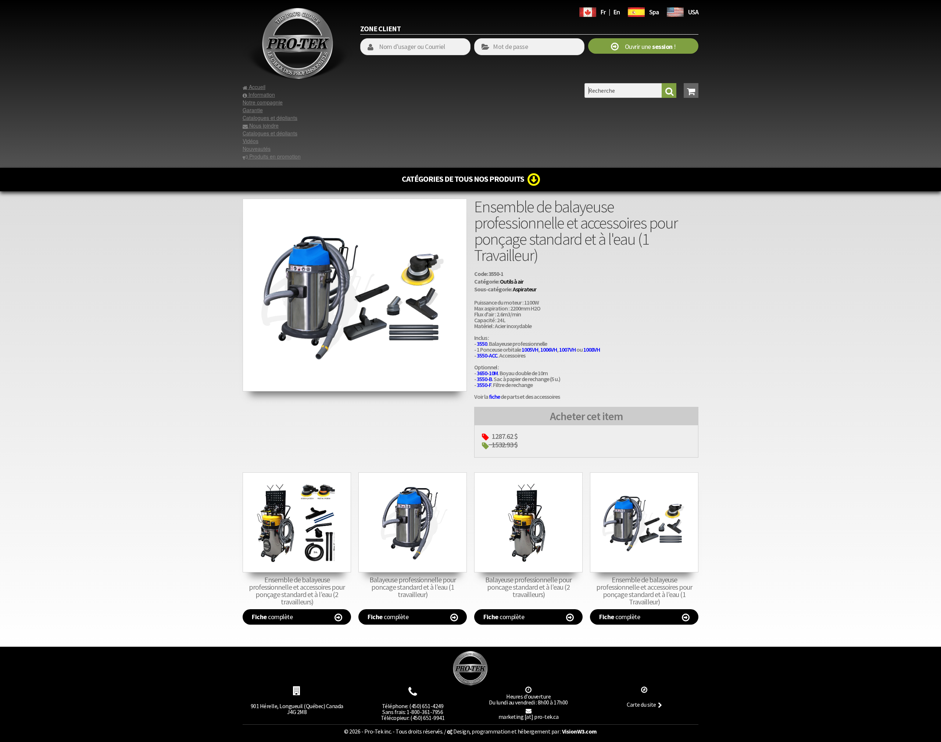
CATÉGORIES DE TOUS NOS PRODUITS (464, 179)
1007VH (567, 349)
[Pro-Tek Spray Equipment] (675, 11)
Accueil (256, 86)
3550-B (484, 379)
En (616, 12)
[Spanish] (636, 11)
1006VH (548, 349)
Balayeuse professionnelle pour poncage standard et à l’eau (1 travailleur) (412, 587)
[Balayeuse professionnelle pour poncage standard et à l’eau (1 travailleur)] (412, 522)
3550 (482, 343)
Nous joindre (263, 125)
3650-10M (487, 373)
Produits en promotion (274, 156)
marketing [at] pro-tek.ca (528, 716)
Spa (654, 12)
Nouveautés (257, 148)
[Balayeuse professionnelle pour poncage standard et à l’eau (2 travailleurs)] (528, 522)
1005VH (530, 349)
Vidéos (250, 141)
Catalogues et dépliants (270, 117)
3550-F (484, 384)
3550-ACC (487, 355)
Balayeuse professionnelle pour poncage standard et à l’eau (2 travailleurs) (528, 587)
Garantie (253, 110)
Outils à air (511, 281)
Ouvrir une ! (647, 46)
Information (261, 94)
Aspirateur (524, 289)
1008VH (591, 349)
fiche (494, 396)
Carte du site (641, 704)
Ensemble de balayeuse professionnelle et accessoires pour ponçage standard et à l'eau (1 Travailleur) (644, 590)
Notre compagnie (263, 102)
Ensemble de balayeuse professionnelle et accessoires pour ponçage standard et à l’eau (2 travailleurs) (297, 590)
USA (693, 12)
